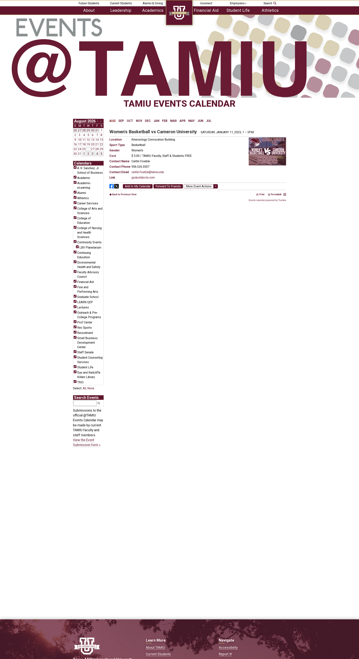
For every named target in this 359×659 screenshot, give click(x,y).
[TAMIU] (179, 24)
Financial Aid (206, 10)
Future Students (89, 3)
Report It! (225, 654)
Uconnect (206, 3)
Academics (152, 10)
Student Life (238, 10)
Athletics (270, 10)
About (89, 10)
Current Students (121, 3)
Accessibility (228, 647)
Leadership (120, 10)
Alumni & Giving (153, 3)
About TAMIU (155, 647)
